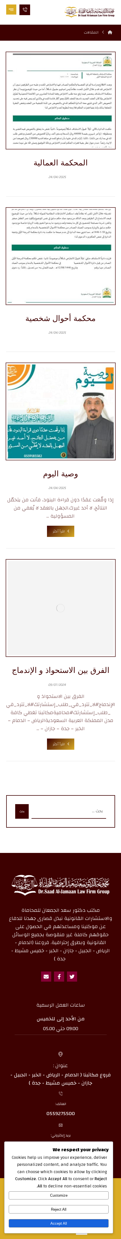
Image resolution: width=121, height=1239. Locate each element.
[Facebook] (59, 977)
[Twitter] (72, 977)
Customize (59, 1195)
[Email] (46, 977)
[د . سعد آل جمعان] (89, 12)
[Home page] (110, 32)
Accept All (58, 1223)
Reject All (58, 1209)
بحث (21, 811)
